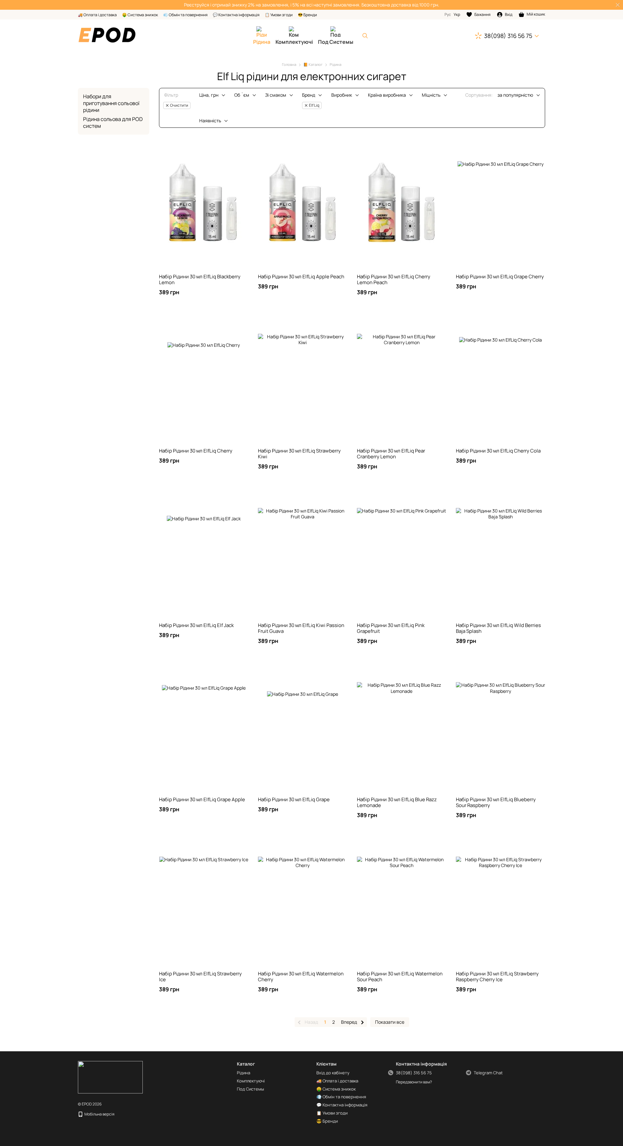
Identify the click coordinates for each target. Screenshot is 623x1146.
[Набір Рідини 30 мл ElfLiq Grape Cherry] (500, 204)
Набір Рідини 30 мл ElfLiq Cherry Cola (498, 450)
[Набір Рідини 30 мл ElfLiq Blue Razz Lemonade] (401, 727)
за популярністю (515, 95)
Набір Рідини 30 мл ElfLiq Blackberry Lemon (199, 279)
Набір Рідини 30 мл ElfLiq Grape (294, 799)
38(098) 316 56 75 (508, 36)
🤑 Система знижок (140, 15)
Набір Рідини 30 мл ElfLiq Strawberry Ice (200, 976)
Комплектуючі (294, 41)
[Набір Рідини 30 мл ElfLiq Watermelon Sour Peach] (401, 901)
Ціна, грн (208, 95)
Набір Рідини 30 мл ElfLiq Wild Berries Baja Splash (498, 628)
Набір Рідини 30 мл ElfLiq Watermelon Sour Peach (400, 976)
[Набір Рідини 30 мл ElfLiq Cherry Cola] (500, 378)
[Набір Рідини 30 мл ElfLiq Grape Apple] (203, 727)
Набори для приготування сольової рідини (111, 103)
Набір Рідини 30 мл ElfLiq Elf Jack (196, 625)
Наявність (210, 120)
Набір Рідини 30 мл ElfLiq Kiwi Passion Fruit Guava (301, 628)
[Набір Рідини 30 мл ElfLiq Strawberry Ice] (203, 901)
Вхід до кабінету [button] (332, 1073)
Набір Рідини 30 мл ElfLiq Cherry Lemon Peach (393, 279)
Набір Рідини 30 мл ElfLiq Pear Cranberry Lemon (391, 453)
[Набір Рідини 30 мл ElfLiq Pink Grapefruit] (401, 553)
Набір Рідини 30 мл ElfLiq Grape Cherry (500, 276)
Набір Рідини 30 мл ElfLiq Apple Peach (301, 276)
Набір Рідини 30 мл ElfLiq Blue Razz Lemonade (397, 802)
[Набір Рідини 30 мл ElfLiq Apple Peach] (302, 204)
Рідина (261, 41)
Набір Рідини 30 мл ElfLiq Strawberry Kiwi (299, 453)
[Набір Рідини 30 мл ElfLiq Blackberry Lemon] (203, 204)
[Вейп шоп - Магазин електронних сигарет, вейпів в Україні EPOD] (110, 1077)
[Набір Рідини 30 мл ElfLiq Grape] (302, 727)
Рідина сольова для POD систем (113, 122)
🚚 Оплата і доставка (97, 15)
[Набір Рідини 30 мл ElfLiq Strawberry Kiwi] (302, 378)
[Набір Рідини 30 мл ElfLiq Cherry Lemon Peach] (401, 204)
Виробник (341, 95)
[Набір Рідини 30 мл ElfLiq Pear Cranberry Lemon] (401, 378)
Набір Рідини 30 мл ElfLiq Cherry (195, 450)
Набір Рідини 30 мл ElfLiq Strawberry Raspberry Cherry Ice (497, 976)
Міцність (431, 95)
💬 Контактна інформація (236, 15)
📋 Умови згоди (279, 15)
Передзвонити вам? (414, 1082)
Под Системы (335, 41)
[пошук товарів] (365, 35)
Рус (448, 15)
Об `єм (241, 95)
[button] (618, 5)
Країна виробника (387, 95)
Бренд (308, 95)
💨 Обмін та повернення (185, 15)
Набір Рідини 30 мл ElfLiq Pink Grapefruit (390, 628)
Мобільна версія (99, 1114)
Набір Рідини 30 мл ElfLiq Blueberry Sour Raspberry (496, 802)
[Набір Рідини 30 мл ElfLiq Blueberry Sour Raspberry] (500, 727)
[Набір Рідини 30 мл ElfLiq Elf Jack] (203, 553)
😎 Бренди (307, 15)
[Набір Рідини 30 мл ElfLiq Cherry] (203, 378)
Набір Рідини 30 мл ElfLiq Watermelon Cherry (301, 976)
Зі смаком (275, 95)
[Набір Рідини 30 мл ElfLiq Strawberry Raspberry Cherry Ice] (500, 901)
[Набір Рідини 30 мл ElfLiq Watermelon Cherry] (302, 901)
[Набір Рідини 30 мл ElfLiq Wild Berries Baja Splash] (500, 553)
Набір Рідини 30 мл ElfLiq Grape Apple (202, 799)
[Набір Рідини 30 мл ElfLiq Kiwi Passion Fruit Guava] (302, 553)
